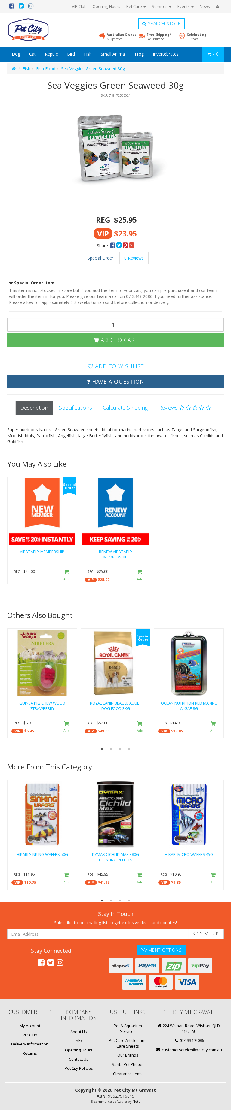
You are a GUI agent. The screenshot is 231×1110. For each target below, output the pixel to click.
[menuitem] (113, 245)
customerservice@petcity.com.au (191, 1049)
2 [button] (111, 749)
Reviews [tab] (169, 407)
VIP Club (79, 6)
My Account (30, 1025)
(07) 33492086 (191, 1040)
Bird (71, 54)
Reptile (51, 54)
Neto (136, 1101)
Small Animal (113, 54)
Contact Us (78, 1059)
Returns (30, 1053)
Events (184, 6)
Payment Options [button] (161, 950)
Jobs (79, 1041)
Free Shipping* (159, 36)
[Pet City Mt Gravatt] (37, 29)
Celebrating (196, 36)
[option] (115, 153)
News (205, 6)
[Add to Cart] (66, 575)
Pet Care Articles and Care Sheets (128, 1043)
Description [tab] (34, 407)
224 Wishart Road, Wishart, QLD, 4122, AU (191, 1028)
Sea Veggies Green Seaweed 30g (93, 68)
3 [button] (120, 749)
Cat (32, 54)
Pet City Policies (79, 1068)
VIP (91, 579)
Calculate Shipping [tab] (125, 407)
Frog (139, 54)
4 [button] (129, 749)
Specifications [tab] (75, 407)
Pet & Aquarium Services (128, 1028)
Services (160, 6)
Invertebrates (166, 54)
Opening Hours (106, 6)
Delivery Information (29, 1044)
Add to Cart (118, 340)
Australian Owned (122, 36)
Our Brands (127, 1055)
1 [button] (102, 749)
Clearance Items (128, 1073)
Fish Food (45, 68)
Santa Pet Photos (127, 1064)
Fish (88, 54)
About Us (78, 1031)
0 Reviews (134, 258)
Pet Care (134, 6)
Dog (16, 54)
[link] (41, 962)
